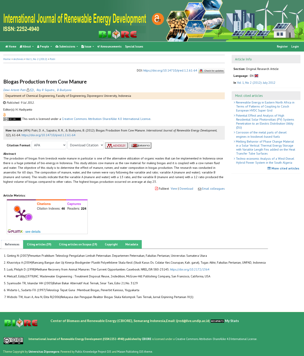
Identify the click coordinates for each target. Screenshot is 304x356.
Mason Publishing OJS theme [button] (134, 351)
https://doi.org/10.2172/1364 (189, 269)
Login (295, 46)
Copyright (111, 244)
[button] (4, 115)
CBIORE (147, 339)
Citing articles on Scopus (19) (78, 244)
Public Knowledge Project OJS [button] (93, 351)
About (27, 46)
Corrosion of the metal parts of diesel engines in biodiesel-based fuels (261, 134)
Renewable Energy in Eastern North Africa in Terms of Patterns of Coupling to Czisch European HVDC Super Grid (264, 106)
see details (33, 231)
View (174, 189)
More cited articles (285, 168)
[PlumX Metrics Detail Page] (21, 214)
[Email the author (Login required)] (31, 90)
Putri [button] (52, 59)
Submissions (67, 46)
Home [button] (7, 59)
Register (282, 46)
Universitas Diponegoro (43, 351)
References (12, 244)
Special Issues (134, 46)
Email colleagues (213, 189)
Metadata (131, 244)
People (44, 46)
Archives (18, 59)
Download (186, 189)
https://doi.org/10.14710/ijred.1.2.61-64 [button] (48, 135)
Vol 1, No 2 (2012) (36, 59)
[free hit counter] (217, 321)
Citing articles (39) (39, 244)
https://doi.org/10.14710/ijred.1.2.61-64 (170, 71)
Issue (88, 46)
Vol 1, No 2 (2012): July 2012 (256, 83)
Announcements (111, 46)
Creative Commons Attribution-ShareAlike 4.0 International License (106, 119)
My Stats (232, 321)
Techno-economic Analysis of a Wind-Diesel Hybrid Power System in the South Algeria (264, 161)
